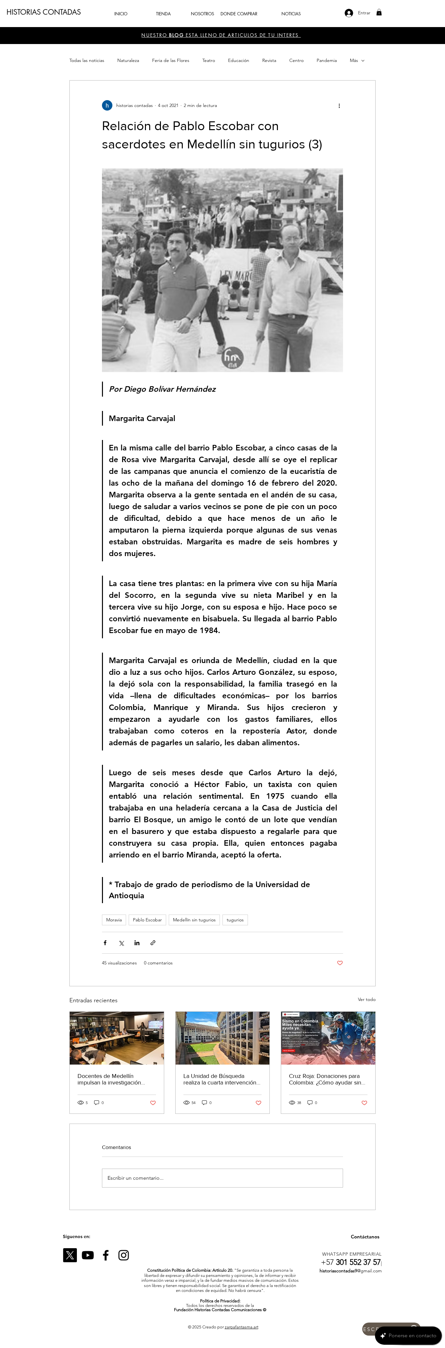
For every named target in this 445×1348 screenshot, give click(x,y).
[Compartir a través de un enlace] (153, 943)
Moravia (114, 920)
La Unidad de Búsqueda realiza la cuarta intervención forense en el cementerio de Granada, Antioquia (219, 1079)
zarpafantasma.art (241, 1327)
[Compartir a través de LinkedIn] (137, 943)
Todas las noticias (86, 60)
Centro (296, 60)
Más (354, 60)
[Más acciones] (339, 105)
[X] (70, 1255)
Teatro (208, 60)
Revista (269, 60)
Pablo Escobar (147, 920)
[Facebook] (106, 1255)
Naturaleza (128, 60)
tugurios (235, 920)
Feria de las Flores (170, 60)
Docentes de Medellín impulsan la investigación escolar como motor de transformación (109, 1079)
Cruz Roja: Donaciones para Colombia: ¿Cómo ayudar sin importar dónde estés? (325, 1079)
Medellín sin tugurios (194, 920)
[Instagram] (124, 1255)
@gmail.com (369, 1271)
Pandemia (327, 60)
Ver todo (367, 999)
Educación (238, 60)
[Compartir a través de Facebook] (105, 943)
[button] (379, 12)
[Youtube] (88, 1255)
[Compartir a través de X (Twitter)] (121, 943)
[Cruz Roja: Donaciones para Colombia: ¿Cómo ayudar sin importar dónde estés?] (328, 1038)
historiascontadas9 (338, 1271)
